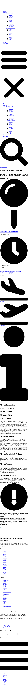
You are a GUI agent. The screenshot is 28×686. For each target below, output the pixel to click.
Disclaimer (5, 43)
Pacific (10, 34)
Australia (11, 35)
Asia (10, 30)
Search (1, 634)
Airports (5, 12)
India (4, 589)
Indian (10, 37)
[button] (14, 73)
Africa (10, 33)
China (4, 583)
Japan (4, 590)
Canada (4, 581)
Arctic (10, 39)
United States (6, 580)
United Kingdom (7, 592)
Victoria (10, 17)
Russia (4, 585)
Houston (10, 21)
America (10, 29)
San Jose (11, 19)
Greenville (11, 16)
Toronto (10, 20)
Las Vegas (11, 26)
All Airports (8, 41)
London (10, 15)
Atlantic (10, 38)
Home (4, 11)
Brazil (4, 586)
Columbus (11, 24)
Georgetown (11, 22)
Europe (10, 31)
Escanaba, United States (9, 232)
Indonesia (5, 588)
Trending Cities (9, 13)
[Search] (17, 634)
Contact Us (5, 42)
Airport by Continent (10, 28)
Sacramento (11, 25)
